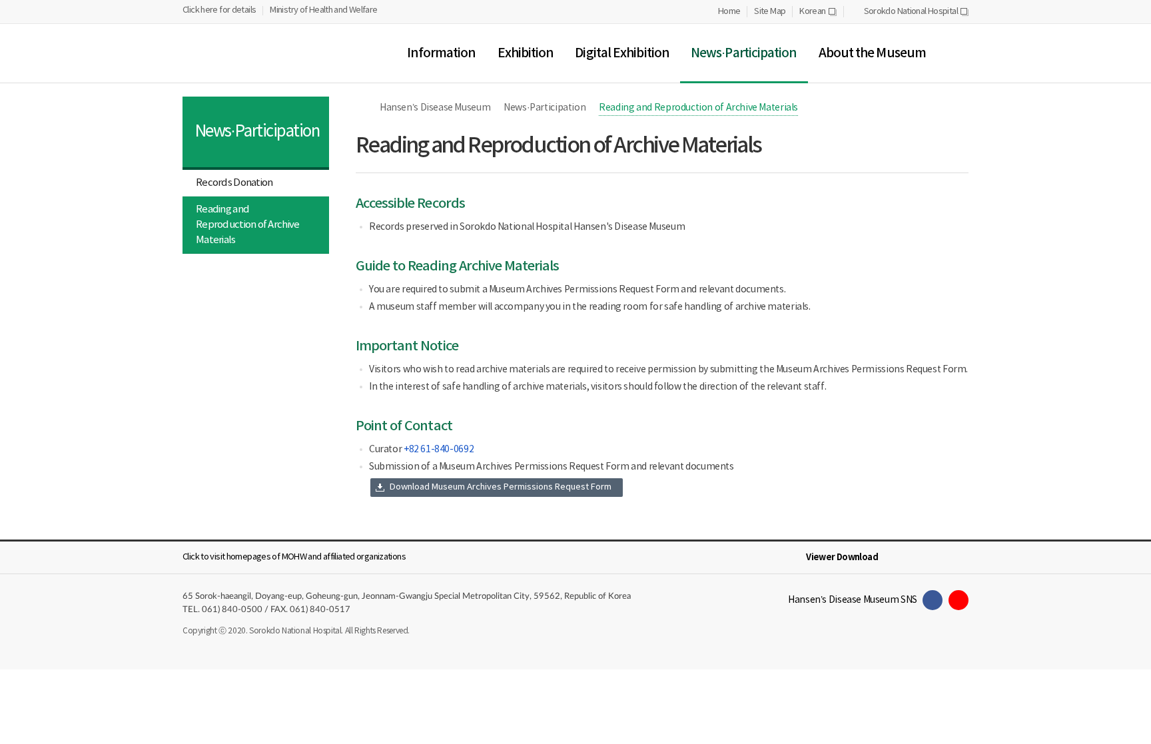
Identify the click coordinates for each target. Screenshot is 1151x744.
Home (729, 12)
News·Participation (744, 53)
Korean (817, 12)
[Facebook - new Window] (933, 600)
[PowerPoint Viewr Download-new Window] (918, 557)
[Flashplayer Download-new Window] (960, 557)
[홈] (362, 108)
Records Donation (234, 182)
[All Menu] (957, 53)
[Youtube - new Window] (958, 600)
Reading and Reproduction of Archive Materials (247, 225)
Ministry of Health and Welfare (323, 10)
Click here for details (219, 10)
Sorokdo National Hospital (916, 12)
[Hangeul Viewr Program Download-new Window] (897, 557)
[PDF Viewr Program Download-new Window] (939, 557)
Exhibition (526, 53)
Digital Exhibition (622, 53)
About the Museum (872, 53)
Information (441, 53)
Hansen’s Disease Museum (435, 108)
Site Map (769, 12)
